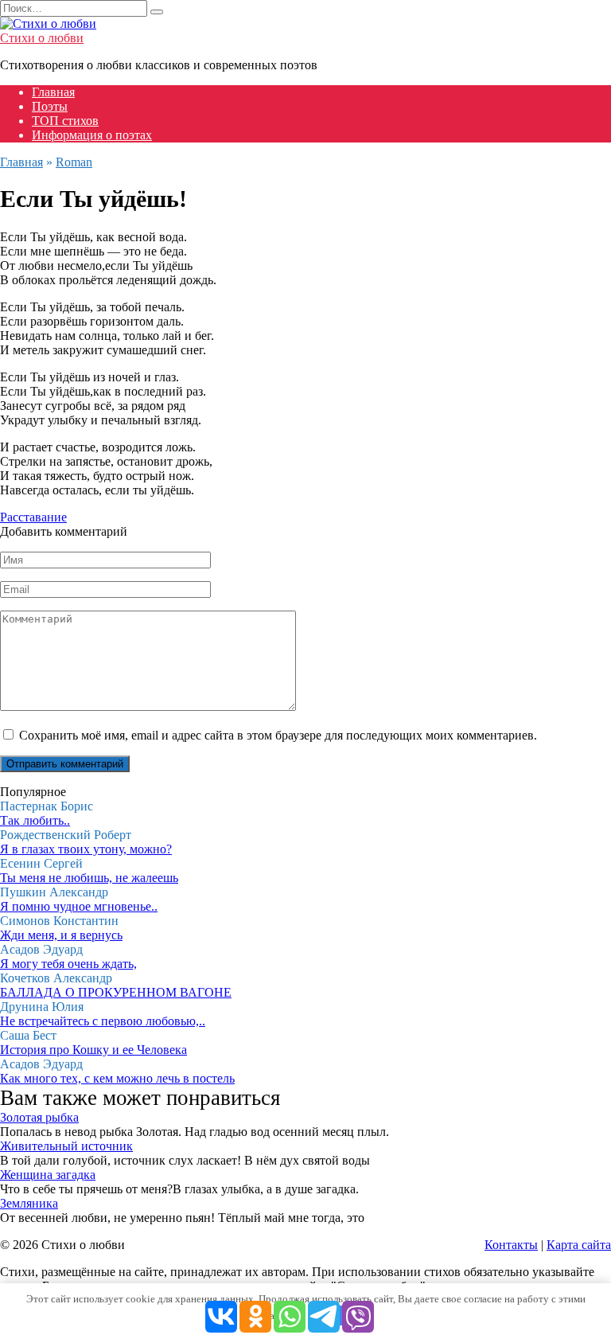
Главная (53, 92)
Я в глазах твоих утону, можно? (86, 849)
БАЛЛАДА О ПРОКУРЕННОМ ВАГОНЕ (116, 992)
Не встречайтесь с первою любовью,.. (102, 1021)
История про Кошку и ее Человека (93, 1049)
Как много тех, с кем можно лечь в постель (117, 1078)
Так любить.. (35, 820)
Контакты (511, 1244)
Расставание (33, 517)
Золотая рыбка (39, 1117)
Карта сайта (579, 1244)
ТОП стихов (65, 120)
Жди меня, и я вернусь (61, 935)
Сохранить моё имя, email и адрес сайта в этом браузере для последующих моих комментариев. (278, 735)
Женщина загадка (47, 1174)
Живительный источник (66, 1146)
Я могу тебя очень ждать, (68, 963)
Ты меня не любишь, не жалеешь (89, 877)
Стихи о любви (42, 38)
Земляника (29, 1203)
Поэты (50, 106)
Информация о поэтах (92, 135)
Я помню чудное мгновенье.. (79, 906)
